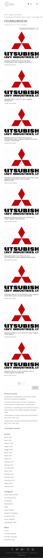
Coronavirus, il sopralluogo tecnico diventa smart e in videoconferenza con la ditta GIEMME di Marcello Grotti (21, 410)
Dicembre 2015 (9, 477)
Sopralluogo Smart (10, 522)
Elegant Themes (21, 553)
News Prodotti (9, 510)
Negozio (11, 15)
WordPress (21, 555)
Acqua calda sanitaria (11, 495)
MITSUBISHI (17, 17)
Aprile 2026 (8, 437)
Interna (24, 17)
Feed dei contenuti (10, 534)
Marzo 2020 (8, 452)
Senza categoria (9, 519)
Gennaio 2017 (8, 465)
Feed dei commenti (10, 537)
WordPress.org (9, 540)
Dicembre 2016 (9, 468)
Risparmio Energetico (11, 513)
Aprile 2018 (8, 456)
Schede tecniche (9, 516)
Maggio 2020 (8, 449)
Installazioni (8, 501)
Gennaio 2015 (8, 486)
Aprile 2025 (8, 440)
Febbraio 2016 (9, 474)
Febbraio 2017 (9, 462)
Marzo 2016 (8, 471)
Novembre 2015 (9, 480)
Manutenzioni (8, 504)
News (6, 507)
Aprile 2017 (8, 459)
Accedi (6, 530)
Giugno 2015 (8, 483)
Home (6, 15)
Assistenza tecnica (10, 498)
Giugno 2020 (8, 446)
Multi (28, 17)
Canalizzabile (35, 17)
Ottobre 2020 (8, 443)
